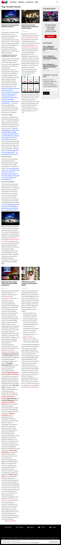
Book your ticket (6, 500)
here (2, 263)
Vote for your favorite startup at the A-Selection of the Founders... (29, 26)
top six (28, 65)
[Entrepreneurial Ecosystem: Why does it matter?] (10, 16)
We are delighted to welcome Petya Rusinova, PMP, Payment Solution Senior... (50, 66)
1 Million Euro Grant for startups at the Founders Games (29, 283)
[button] (57, 2)
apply (23, 298)
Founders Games (29, 37)
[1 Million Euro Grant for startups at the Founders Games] (30, 273)
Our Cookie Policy (35, 542)
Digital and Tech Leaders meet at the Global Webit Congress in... (9, 283)
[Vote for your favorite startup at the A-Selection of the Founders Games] (30, 16)
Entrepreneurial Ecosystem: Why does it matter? (10, 25)
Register (50, 36)
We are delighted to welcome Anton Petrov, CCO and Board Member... (50, 57)
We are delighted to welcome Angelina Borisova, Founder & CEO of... (50, 48)
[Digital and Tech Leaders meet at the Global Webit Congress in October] (10, 273)
